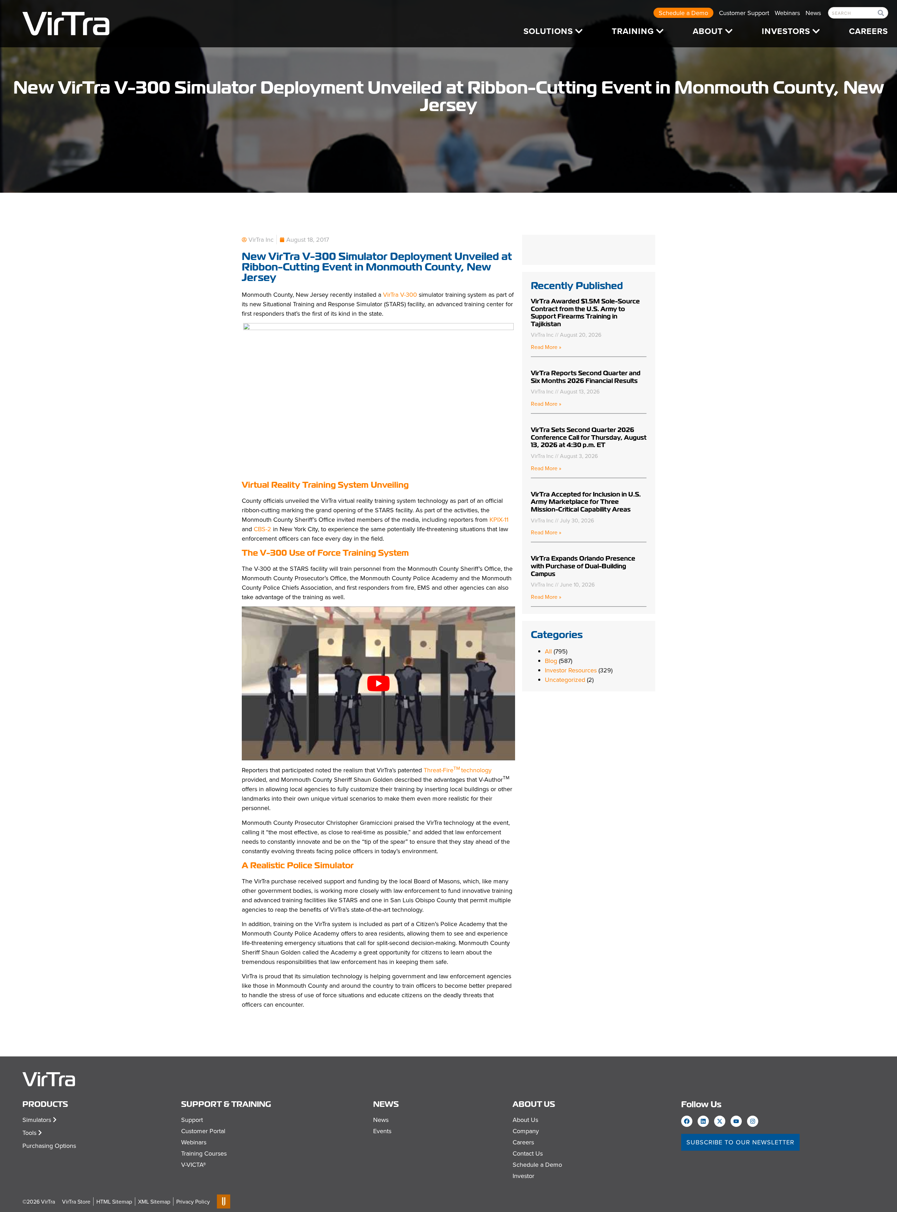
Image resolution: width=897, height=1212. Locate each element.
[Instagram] (752, 1121)
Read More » (546, 347)
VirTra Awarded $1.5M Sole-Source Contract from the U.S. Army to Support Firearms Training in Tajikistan (585, 312)
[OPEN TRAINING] (660, 31)
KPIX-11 (498, 519)
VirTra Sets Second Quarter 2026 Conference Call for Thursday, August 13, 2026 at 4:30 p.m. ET (588, 437)
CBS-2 (262, 529)
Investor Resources (571, 670)
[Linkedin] (703, 1121)
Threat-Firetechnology (458, 770)
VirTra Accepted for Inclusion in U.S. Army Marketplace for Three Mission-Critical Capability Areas (586, 501)
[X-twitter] (719, 1121)
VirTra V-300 (400, 294)
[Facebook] (686, 1121)
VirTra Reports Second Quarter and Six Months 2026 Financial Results (586, 377)
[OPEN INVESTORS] (816, 31)
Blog (551, 660)
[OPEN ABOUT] (729, 31)
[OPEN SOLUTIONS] (579, 31)
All (548, 651)
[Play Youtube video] (378, 683)
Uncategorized (565, 679)
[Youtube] (736, 1121)
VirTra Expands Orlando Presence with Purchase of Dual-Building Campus (583, 565)
